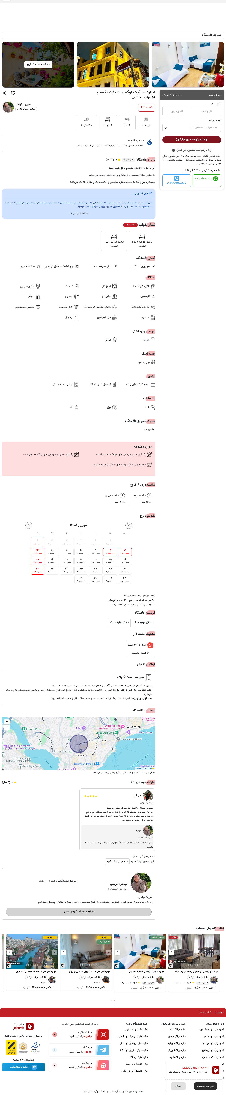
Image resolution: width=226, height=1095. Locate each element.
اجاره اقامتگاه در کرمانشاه (134, 1071)
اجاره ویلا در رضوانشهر (212, 1030)
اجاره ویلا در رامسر (214, 1037)
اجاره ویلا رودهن (177, 1037)
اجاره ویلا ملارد (178, 1057)
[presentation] (216, 952)
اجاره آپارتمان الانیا (138, 1057)
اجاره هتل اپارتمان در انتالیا (133, 1043)
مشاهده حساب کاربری (26, 109)
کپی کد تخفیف (205, 1086)
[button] (7, 722)
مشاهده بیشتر (80, 213)
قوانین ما (219, 1012)
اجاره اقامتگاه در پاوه (137, 1064)
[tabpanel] (113, 60)
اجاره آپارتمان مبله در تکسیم (133, 1037)
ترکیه (147, 98)
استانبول (137, 98)
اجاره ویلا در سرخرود (213, 1043)
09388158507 (176, 183)
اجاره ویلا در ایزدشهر (213, 1050)
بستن (178, 1086)
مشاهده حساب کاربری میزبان (78, 912)
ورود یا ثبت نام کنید (117, 862)
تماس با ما (205, 1012)
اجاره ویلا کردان (178, 1030)
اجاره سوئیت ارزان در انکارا (134, 1050)
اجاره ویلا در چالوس (213, 1057)
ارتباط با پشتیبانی (19, 1067)
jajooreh (148, 768)
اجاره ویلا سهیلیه (177, 1043)
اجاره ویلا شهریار (177, 1050)
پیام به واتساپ (204, 179)
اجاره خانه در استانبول (136, 1030)
